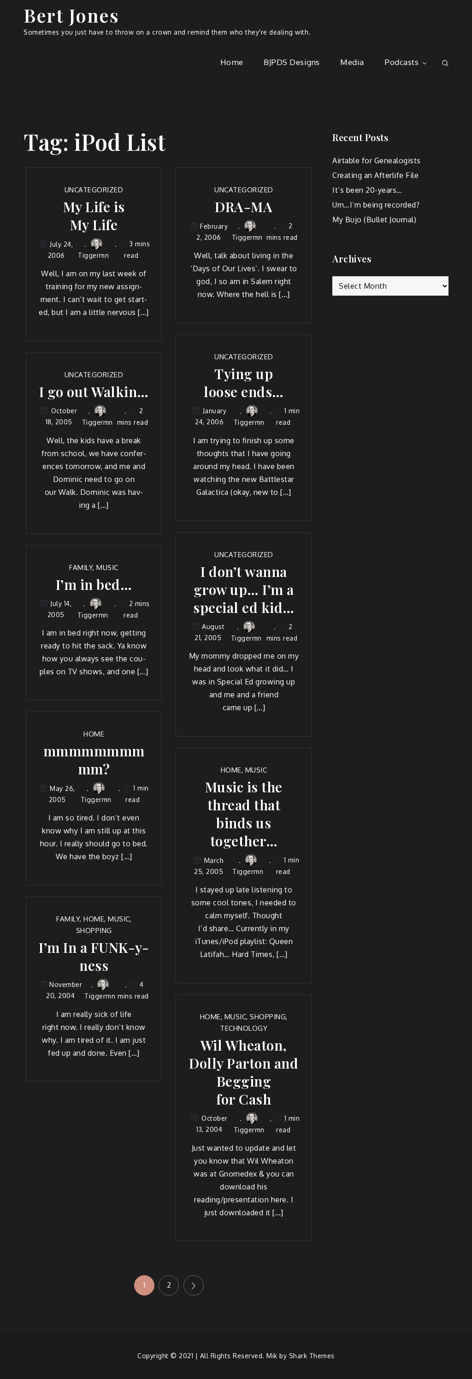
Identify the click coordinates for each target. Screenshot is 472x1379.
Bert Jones (71, 15)
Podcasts (401, 62)
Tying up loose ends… (244, 383)
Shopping (94, 930)
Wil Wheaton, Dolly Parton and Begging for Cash (243, 1072)
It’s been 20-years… (367, 190)
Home (231, 62)
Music (107, 567)
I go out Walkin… (94, 392)
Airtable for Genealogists (376, 160)
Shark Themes (312, 1356)
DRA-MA (243, 207)
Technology (243, 1028)
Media (352, 62)
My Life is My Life (94, 216)
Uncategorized (94, 189)
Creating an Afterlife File (375, 175)
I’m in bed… (94, 585)
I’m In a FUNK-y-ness (94, 957)
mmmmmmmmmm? (94, 760)
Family (81, 567)
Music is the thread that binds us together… (244, 814)
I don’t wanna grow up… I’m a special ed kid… (244, 590)
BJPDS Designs (292, 62)
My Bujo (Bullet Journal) (374, 219)
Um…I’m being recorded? (375, 204)
